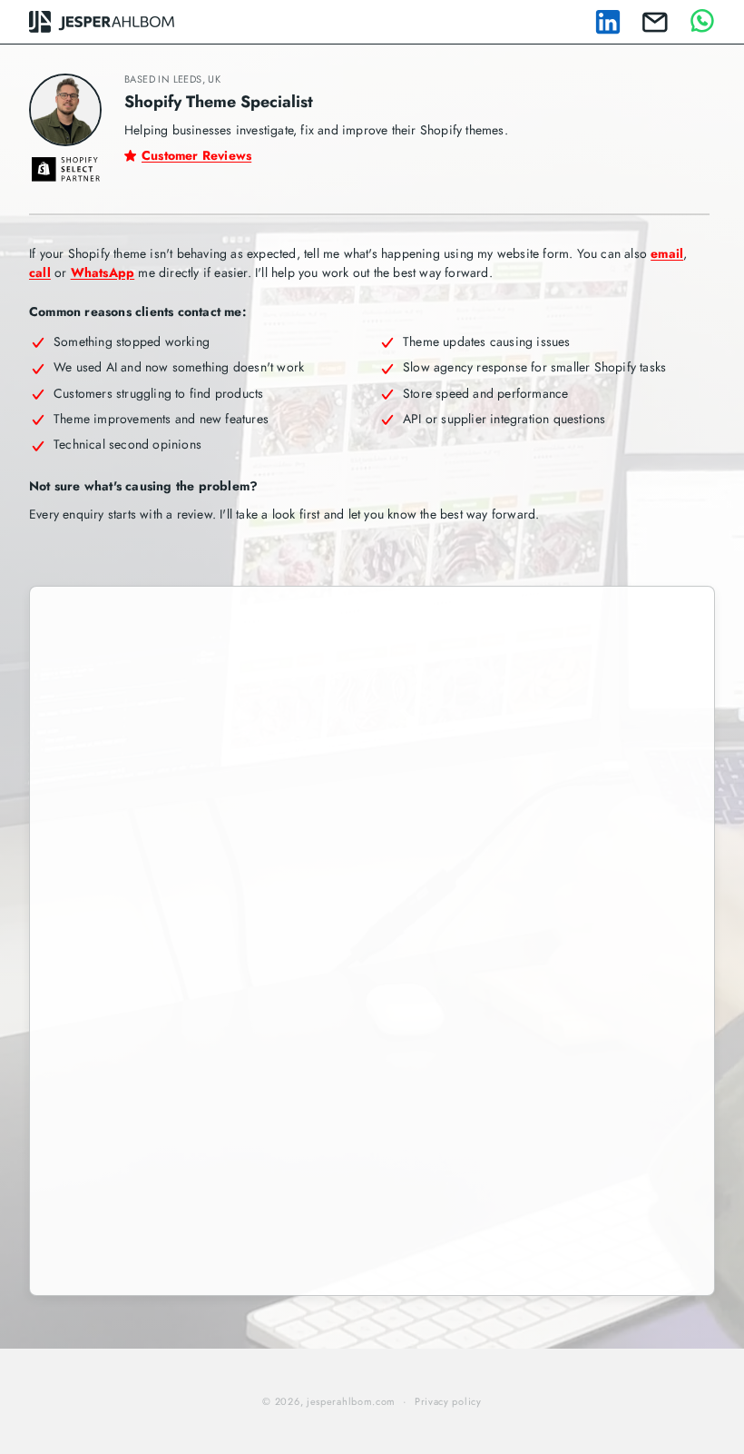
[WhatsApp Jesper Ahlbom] (702, 22)
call (40, 272)
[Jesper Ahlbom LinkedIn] (608, 22)
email (667, 253)
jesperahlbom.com (351, 1401)
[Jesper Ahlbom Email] (655, 22)
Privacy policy (448, 1401)
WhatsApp (103, 272)
